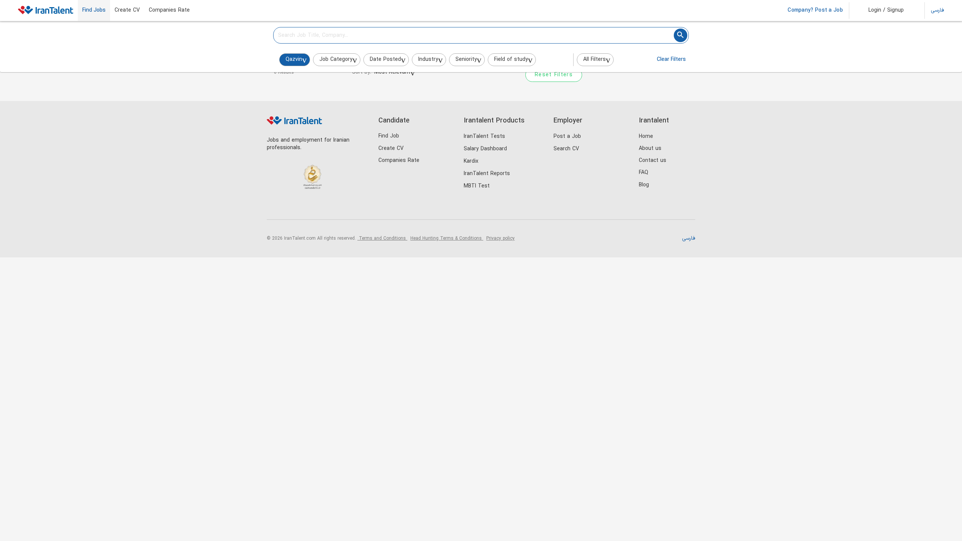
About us (650, 149)
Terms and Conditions (382, 238)
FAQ (643, 173)
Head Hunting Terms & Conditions (446, 238)
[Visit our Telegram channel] (320, 206)
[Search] (680, 35)
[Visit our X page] (305, 206)
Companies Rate (169, 10)
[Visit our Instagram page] (290, 206)
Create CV (127, 10)
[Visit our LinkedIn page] (274, 206)
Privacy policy (500, 238)
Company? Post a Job (815, 10)
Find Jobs (94, 10)
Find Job (388, 136)
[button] (881, 10)
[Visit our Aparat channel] (336, 206)
